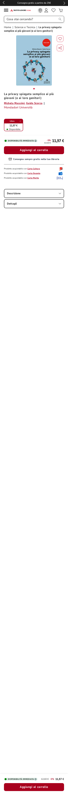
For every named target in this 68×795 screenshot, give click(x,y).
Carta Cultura (33, 168)
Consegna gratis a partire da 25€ (34, 2)
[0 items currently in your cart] (61, 10)
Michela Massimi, (14, 103)
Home (8, 27)
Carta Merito (33, 178)
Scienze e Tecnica (25, 27)
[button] (60, 48)
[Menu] (7, 11)
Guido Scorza (34, 103)
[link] (40, 10)
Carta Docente (33, 173)
